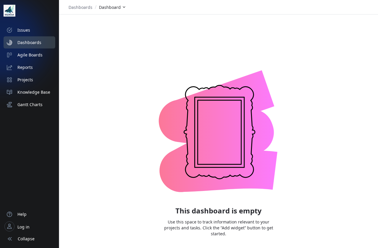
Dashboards (80, 7)
